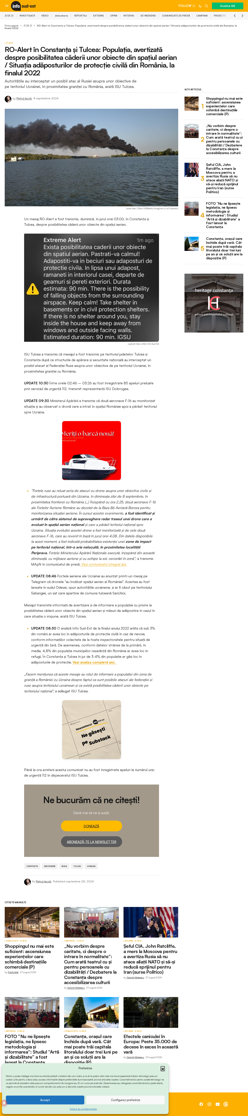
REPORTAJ (80, 15)
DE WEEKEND (148, 15)
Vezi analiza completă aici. (94, 662)
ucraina (91, 866)
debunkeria (61, 15)
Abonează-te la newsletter (91, 842)
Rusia (64, 866)
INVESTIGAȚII (27, 15)
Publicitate (12, 941)
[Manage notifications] (4, 1103)
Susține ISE (227, 5)
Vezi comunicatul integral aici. (103, 564)
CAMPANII (202, 15)
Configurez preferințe (125, 1100)
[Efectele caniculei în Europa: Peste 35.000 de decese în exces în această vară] (151, 1012)
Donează (91, 826)
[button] (163, 1068)
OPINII (113, 15)
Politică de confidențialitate (83, 1109)
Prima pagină (11, 25)
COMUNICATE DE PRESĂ (176, 15)
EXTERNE (98, 15)
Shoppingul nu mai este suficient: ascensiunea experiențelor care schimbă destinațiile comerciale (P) (224, 106)
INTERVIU (129, 15)
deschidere (49, 866)
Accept (45, 1100)
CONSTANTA (32, 866)
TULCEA (77, 866)
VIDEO (45, 15)
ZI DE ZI (9, 15)
